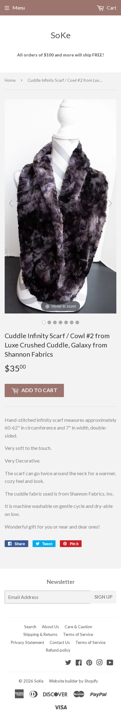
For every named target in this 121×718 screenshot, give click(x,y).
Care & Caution (78, 626)
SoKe (61, 35)
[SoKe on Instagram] (99, 663)
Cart (111, 7)
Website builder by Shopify (73, 681)
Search (30, 626)
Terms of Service (78, 634)
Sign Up (103, 597)
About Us (50, 626)
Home (10, 80)
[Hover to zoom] (60, 206)
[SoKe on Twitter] (68, 663)
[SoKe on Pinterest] (89, 663)
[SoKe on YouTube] (110, 663)
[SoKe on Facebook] (78, 663)
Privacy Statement (27, 642)
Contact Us (60, 642)
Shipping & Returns (40, 634)
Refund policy (58, 650)
